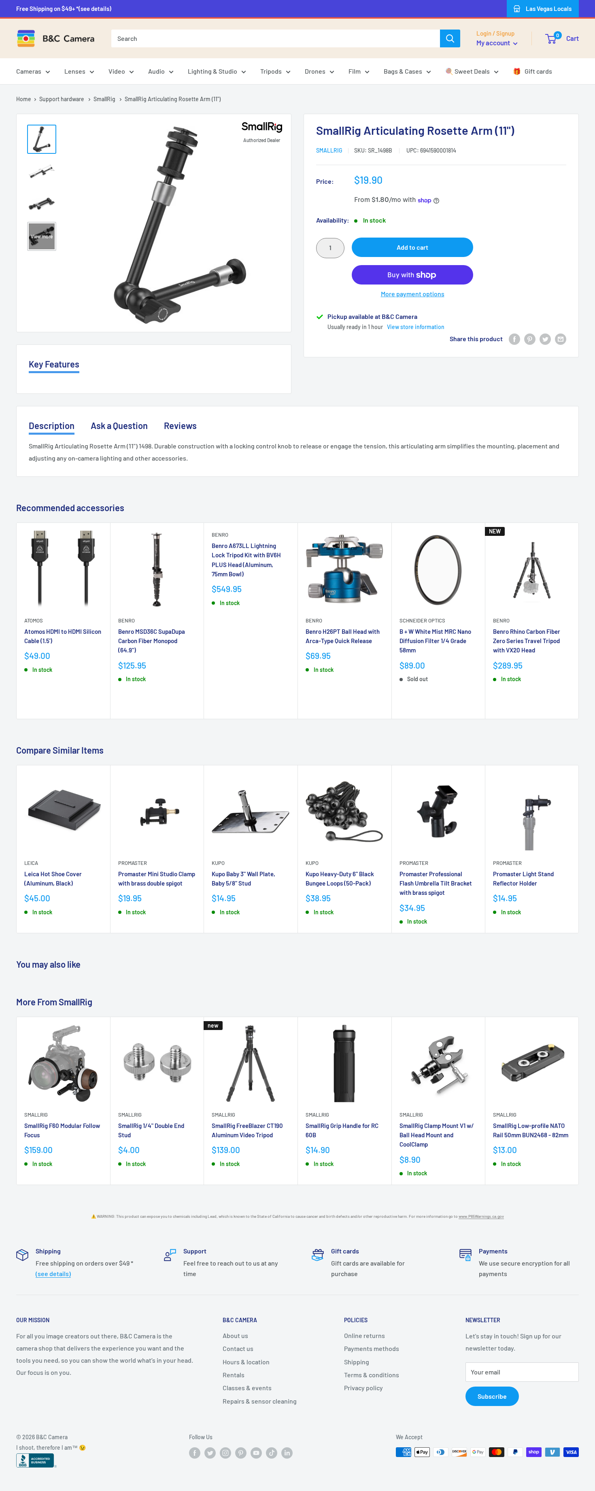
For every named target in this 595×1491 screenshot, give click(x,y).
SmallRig (105, 99)
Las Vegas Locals (549, 8)
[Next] (579, 621)
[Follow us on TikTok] (271, 1453)
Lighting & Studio (212, 71)
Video (116, 71)
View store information (415, 326)
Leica (31, 863)
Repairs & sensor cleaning (260, 1401)
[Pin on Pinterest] (530, 339)
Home (23, 99)
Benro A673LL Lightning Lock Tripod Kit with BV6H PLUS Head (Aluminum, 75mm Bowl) (246, 560)
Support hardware (62, 99)
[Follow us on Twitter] (210, 1453)
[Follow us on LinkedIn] (287, 1453)
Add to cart (412, 247)
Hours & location (246, 1362)
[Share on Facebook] (514, 339)
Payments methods (371, 1348)
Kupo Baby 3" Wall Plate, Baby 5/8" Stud (243, 878)
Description (51, 425)
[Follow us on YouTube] (256, 1453)
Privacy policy (363, 1387)
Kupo (218, 863)
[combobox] (275, 38)
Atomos (33, 620)
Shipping (356, 1362)
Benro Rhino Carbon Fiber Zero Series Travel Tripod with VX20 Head (526, 641)
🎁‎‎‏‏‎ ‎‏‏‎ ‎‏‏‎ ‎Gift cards (532, 71)
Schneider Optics (422, 620)
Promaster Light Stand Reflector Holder (523, 878)
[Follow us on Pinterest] (240, 1453)
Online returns (364, 1335)
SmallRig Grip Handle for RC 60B (342, 1130)
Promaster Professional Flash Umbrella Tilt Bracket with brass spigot (436, 883)
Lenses (74, 71)
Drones (315, 71)
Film (354, 71)
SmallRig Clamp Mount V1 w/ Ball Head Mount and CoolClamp (437, 1135)
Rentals (233, 1374)
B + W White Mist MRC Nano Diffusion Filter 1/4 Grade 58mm (435, 641)
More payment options (412, 294)
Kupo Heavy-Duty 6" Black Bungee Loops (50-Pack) (340, 878)
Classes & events (247, 1387)
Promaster (132, 863)
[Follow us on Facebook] (194, 1453)
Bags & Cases (403, 71)
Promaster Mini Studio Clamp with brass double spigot (156, 878)
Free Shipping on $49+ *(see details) (63, 8)
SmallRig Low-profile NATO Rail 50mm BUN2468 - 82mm (530, 1130)
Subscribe (492, 1396)
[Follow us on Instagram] (225, 1453)
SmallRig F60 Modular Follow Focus (62, 1130)
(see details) (53, 1273)
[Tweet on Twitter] (545, 339)
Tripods (271, 71)
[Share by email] (560, 339)
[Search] (450, 38)
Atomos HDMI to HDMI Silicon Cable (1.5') (62, 636)
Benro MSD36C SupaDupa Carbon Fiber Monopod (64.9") (151, 641)
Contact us (238, 1348)
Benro (126, 620)
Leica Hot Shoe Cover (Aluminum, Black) (53, 878)
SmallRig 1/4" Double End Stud (151, 1130)
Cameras (28, 71)
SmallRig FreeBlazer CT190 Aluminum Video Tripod (247, 1130)
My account (493, 42)
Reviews (180, 425)
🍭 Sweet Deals (467, 71)
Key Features (54, 364)
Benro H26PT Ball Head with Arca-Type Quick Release (343, 636)
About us (235, 1335)
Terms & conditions (371, 1374)
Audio (156, 71)
